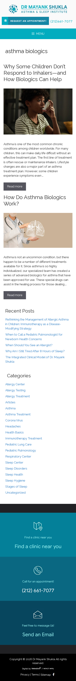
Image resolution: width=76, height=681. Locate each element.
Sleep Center (14, 462)
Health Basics (14, 432)
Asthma (10, 408)
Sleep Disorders (16, 468)
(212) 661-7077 (38, 590)
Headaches (13, 426)
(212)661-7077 (61, 21)
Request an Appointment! (28, 21)
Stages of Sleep (16, 486)
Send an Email (38, 634)
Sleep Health (14, 474)
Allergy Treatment (17, 396)
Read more (14, 186)
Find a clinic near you (38, 546)
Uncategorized (15, 492)
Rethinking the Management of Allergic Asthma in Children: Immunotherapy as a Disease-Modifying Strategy (37, 324)
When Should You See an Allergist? (28, 345)
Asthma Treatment (18, 414)
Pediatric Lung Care (18, 444)
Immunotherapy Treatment (23, 438)
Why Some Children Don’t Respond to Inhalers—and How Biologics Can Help (35, 72)
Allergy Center (15, 384)
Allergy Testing (15, 390)
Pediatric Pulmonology (20, 450)
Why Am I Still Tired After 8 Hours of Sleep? (35, 351)
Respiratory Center (18, 456)
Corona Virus (14, 420)
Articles (10, 402)
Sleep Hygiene (15, 480)
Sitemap (46, 674)
